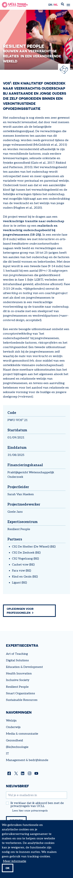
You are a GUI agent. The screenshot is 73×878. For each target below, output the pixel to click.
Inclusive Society (17, 680)
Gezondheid (14, 740)
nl (56, 4)
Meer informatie (14, 861)
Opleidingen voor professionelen (20, 610)
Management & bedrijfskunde (27, 760)
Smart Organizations (20, 693)
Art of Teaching (17, 654)
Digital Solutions (17, 660)
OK (8, 868)
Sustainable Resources (21, 700)
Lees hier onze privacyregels (30, 810)
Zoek (62, 5)
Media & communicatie (22, 734)
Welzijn (11, 720)
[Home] (15, 5)
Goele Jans (15, 512)
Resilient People (18, 529)
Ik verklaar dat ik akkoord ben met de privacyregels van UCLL (37, 805)
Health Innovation (19, 673)
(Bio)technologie (17, 747)
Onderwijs (13, 727)
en (50, 4)
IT (7, 753)
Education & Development (24, 667)
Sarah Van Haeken (20, 494)
